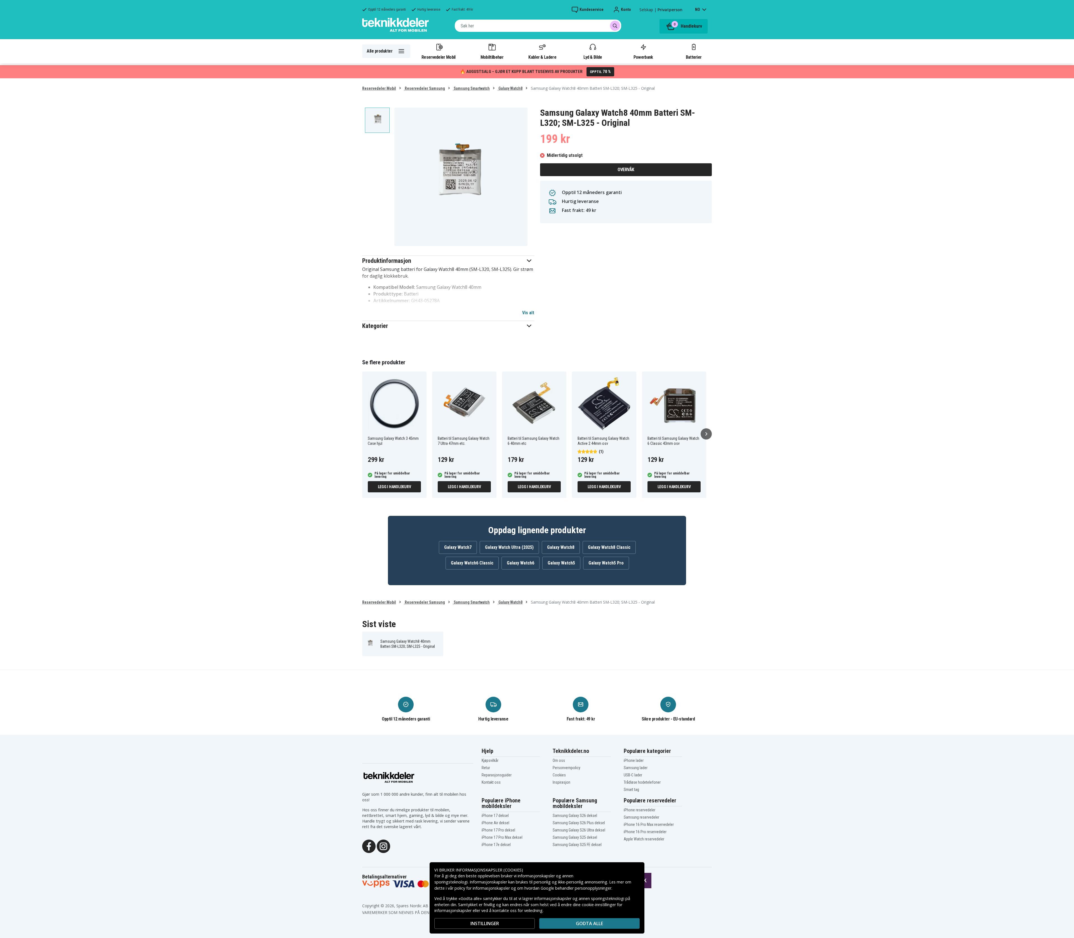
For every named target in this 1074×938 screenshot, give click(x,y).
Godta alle (589, 923)
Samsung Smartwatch (471, 88)
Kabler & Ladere (542, 57)
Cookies (559, 775)
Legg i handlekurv (394, 487)
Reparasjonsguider (497, 775)
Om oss (559, 760)
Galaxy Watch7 (458, 547)
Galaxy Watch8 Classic (609, 547)
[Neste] (706, 434)
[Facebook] (369, 846)
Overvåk (626, 169)
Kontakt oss (491, 782)
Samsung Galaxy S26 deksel (575, 815)
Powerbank (643, 57)
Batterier (694, 57)
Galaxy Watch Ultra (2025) (509, 547)
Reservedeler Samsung (424, 88)
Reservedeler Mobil (438, 57)
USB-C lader (633, 775)
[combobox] (538, 26)
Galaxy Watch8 (510, 88)
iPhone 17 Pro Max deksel (502, 837)
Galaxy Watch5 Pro (606, 563)
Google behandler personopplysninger (576, 888)
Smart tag (631, 789)
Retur (486, 767)
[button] (448, 261)
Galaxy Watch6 (520, 563)
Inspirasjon (561, 782)
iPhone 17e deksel (496, 844)
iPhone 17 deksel (495, 815)
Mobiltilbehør (492, 57)
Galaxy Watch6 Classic (472, 563)
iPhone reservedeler (639, 810)
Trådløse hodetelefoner (642, 782)
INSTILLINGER (484, 923)
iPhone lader (634, 760)
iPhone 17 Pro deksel (498, 830)
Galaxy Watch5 (561, 563)
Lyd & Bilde (592, 57)
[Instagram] (383, 846)
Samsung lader (635, 767)
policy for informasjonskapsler (482, 888)
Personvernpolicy (566, 767)
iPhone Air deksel (495, 823)
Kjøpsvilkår (490, 760)
